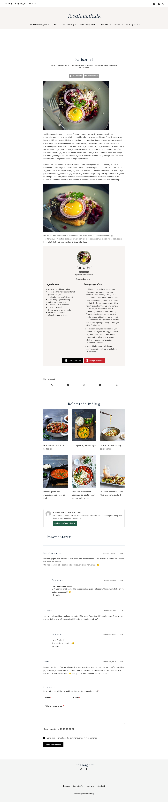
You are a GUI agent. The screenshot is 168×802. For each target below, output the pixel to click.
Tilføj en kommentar (54, 706)
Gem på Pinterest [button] (95, 360)
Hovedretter (81, 65)
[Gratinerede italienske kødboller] (55, 425)
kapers (57, 307)
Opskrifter (99, 65)
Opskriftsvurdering (51, 729)
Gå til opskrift (77, 76)
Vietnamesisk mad (110, 65)
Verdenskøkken (87, 25)
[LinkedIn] (100, 385)
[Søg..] (163, 4)
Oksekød (90, 65)
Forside (66, 786)
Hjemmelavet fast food (67, 65)
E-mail (76, 697)
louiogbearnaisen (52, 553)
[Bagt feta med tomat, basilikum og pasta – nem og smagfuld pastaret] (84, 471)
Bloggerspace (87, 793)
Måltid (104, 25)
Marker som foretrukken (65, 523)
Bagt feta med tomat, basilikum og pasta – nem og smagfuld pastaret (83, 494)
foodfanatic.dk (84, 16)
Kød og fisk (132, 25)
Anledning (68, 25)
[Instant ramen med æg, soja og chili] (112, 425)
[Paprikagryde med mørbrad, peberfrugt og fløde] (55, 471)
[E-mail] (116, 385)
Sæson (117, 25)
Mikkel (46, 662)
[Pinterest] (84, 385)
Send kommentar (53, 744)
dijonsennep (58, 297)
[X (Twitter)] (68, 385)
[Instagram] (154, 4)
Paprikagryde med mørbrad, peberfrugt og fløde (54, 494)
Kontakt (33, 3)
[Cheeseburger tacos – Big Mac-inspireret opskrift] (112, 471)
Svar (121, 553)
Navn (48, 697)
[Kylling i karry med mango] (84, 425)
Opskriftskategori (37, 25)
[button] (80, 272)
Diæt (55, 25)
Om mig (8, 3)
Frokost (54, 65)
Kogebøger (20, 3)
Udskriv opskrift (93, 76)
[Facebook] (159, 4)
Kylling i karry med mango (84, 445)
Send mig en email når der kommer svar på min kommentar (71, 738)
